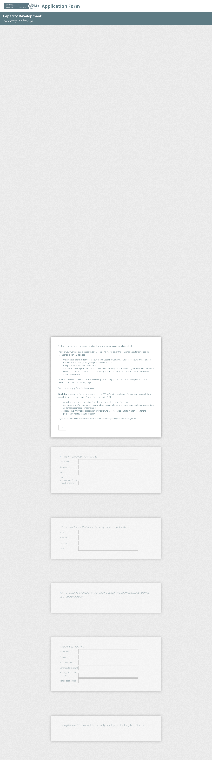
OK (62, 428)
